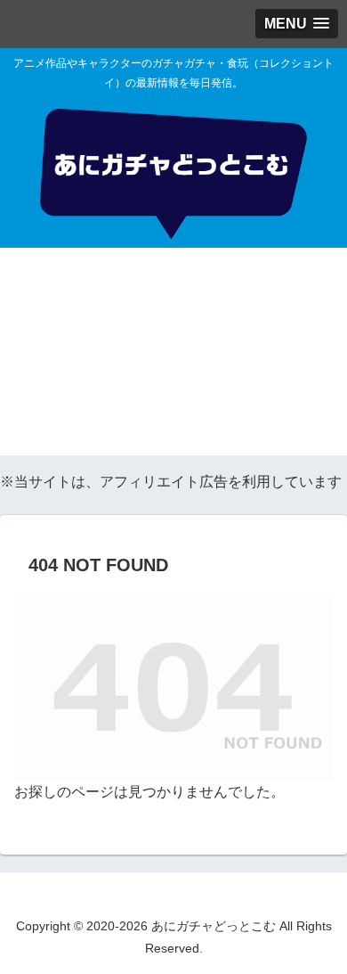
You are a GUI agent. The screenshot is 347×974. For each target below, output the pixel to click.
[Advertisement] (173, 356)
